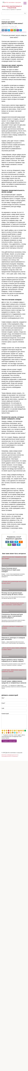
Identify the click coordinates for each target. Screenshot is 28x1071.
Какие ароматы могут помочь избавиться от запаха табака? (13, 660)
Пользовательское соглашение (9, 756)
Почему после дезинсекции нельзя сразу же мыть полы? (12, 593)
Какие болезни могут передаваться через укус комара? (11, 569)
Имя (3, 698)
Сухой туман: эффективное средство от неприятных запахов (14, 682)
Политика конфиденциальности (10, 754)
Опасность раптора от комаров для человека (13, 638)
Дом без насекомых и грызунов (12, 7)
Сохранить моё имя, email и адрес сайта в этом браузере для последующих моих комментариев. (13, 736)
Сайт (3, 708)
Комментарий (5, 713)
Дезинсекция (5, 28)
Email (3, 703)
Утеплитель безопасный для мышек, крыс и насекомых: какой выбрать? (12, 616)
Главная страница (6, 19)
